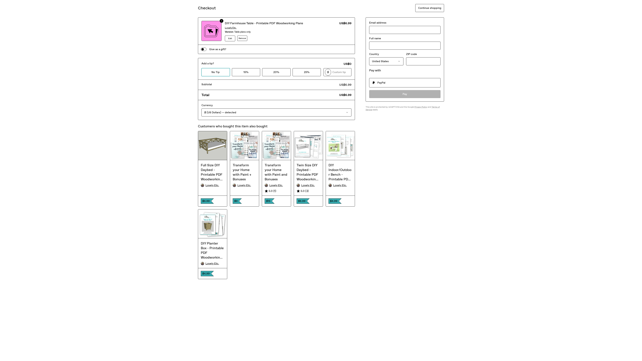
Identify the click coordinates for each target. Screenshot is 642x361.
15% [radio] (245, 72)
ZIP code (411, 54)
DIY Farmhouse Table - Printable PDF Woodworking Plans (264, 23)
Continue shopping (429, 8)
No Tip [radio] (215, 72)
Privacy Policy (420, 107)
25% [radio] (306, 72)
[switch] (203, 49)
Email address (377, 22)
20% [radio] (276, 72)
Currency (207, 105)
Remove (242, 38)
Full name (375, 38)
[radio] (405, 82)
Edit (230, 38)
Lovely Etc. (231, 27)
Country (374, 54)
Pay (405, 94)
